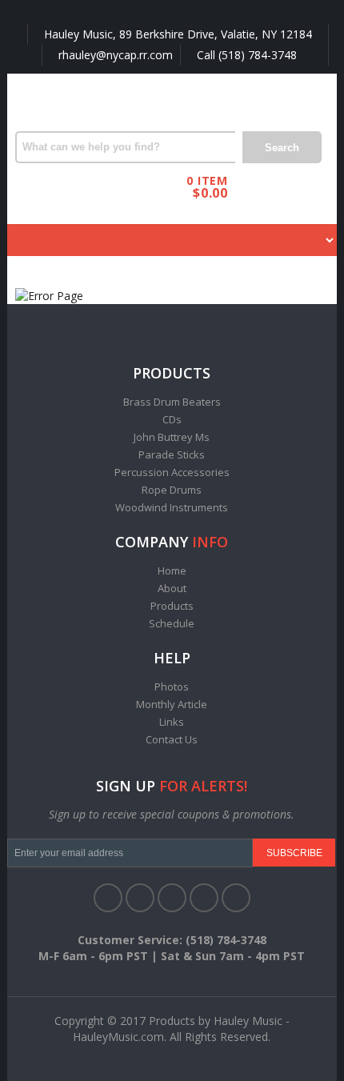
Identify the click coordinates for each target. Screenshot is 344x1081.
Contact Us (172, 739)
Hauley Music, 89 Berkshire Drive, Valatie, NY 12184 (176, 34)
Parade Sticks (171, 454)
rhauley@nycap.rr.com (114, 54)
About (172, 588)
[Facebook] (108, 897)
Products (172, 606)
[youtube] (204, 897)
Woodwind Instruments (171, 507)
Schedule (171, 623)
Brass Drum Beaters (172, 401)
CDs (172, 419)
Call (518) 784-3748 (245, 54)
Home (172, 570)
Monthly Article (171, 704)
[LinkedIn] (172, 897)
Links (171, 722)
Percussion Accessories (172, 472)
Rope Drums (172, 489)
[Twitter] (140, 897)
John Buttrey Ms (172, 437)
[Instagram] (236, 897)
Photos (171, 686)
